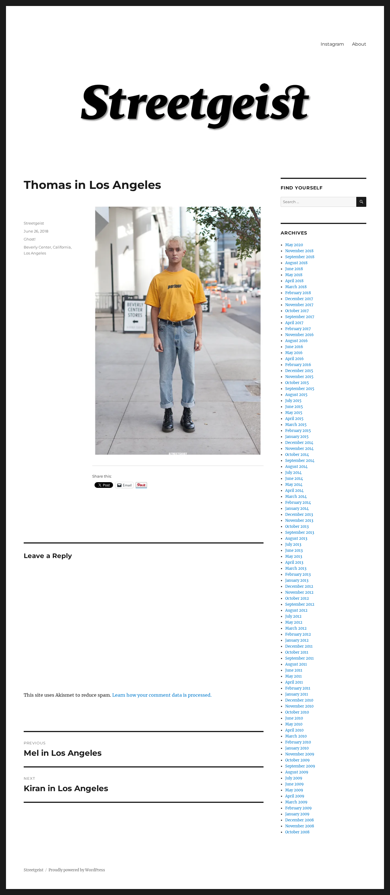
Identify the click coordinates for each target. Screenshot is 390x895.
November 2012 (299, 592)
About (359, 44)
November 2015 (299, 376)
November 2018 (299, 251)
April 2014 (294, 490)
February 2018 (298, 292)
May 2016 (294, 352)
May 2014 (293, 484)
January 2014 (297, 508)
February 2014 (298, 502)
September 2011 (299, 658)
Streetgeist (34, 223)
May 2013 (293, 556)
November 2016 (299, 334)
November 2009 (299, 754)
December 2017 (299, 298)
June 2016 (294, 346)
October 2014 (297, 454)
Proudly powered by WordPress (77, 870)
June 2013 (294, 550)
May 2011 (293, 676)
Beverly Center (37, 247)
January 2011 (296, 694)
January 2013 (296, 580)
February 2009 (298, 808)
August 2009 (296, 772)
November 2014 (299, 448)
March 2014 (296, 496)
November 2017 (299, 304)
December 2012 (299, 586)
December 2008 (299, 820)
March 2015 (296, 424)
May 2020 (294, 245)
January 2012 (297, 640)
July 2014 (293, 472)
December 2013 (299, 514)
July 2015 (293, 400)
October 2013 (297, 526)
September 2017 (299, 316)
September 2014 (299, 460)
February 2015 (298, 430)
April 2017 (294, 322)
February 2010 (298, 742)
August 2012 (296, 610)
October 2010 (297, 712)
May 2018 (293, 274)
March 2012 (296, 628)
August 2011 (296, 664)
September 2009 (300, 766)
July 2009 (293, 778)
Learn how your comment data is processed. (162, 695)
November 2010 (299, 706)
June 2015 (294, 406)
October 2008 (297, 832)
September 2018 (299, 256)
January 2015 (297, 436)
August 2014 (296, 466)
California (62, 247)
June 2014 (294, 478)
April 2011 (294, 682)
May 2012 (293, 622)
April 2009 (294, 796)
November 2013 (299, 520)
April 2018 (294, 280)
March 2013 (295, 568)
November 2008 (299, 826)
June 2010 (294, 718)
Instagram (332, 44)
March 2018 (296, 286)
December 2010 (299, 700)
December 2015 (299, 370)
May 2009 (294, 790)
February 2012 (298, 634)
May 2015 (293, 412)
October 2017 (297, 310)
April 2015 (294, 418)
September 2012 (299, 604)
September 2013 (299, 532)
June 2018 (294, 268)
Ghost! (29, 239)
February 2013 (298, 574)
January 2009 (297, 814)
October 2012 (297, 598)
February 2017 (298, 328)
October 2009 (297, 760)
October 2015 (297, 382)
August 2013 (296, 538)
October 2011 (296, 652)
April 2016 (294, 358)
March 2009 (296, 802)
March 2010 (296, 736)
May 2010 (293, 724)
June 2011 (293, 670)
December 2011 (299, 646)
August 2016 (296, 340)
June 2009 (294, 784)
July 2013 (293, 544)
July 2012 (293, 616)
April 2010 (294, 730)
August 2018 (296, 262)
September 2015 (299, 388)
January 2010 (297, 748)
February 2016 (298, 364)
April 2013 (294, 562)
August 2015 (296, 394)
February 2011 (297, 688)
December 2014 (299, 442)
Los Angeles (35, 253)
